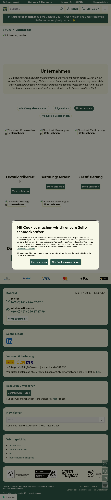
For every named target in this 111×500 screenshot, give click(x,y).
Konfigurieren (39, 262)
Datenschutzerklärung (26, 249)
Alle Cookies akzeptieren (66, 262)
